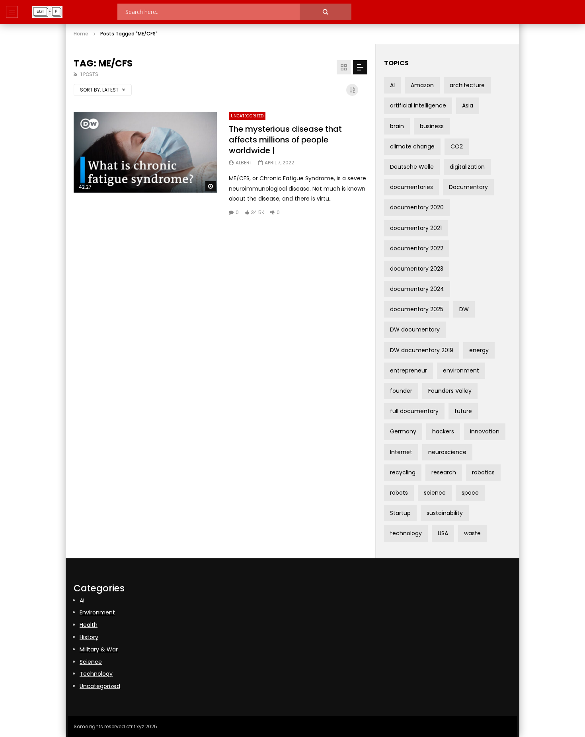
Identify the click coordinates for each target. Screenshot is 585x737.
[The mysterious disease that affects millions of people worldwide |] (145, 152)
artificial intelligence (418, 105)
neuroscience (447, 452)
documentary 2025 (416, 309)
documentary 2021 (416, 228)
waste (472, 533)
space (470, 493)
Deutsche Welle (412, 167)
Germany (403, 431)
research (443, 472)
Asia (467, 105)
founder (401, 391)
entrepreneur (408, 370)
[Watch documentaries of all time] (47, 12)
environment (461, 370)
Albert (244, 162)
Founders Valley (450, 391)
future (463, 411)
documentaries (411, 187)
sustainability (445, 513)
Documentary (468, 187)
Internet (401, 452)
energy (479, 350)
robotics (483, 472)
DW (464, 309)
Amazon (422, 85)
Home (81, 33)
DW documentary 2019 (421, 350)
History (89, 637)
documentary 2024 (417, 289)
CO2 (456, 146)
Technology (96, 674)
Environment (97, 612)
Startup (400, 513)
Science (91, 662)
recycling (402, 472)
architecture (467, 85)
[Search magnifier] (325, 12)
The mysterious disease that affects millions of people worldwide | (285, 139)
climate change (412, 146)
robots (399, 493)
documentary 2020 (417, 207)
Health (89, 625)
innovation (484, 431)
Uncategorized (247, 116)
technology (406, 533)
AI (392, 85)
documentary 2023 (416, 269)
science (435, 493)
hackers (443, 431)
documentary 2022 (416, 248)
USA (443, 533)
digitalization (467, 167)
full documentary (414, 411)
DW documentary (415, 329)
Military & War (99, 649)
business (432, 126)
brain (397, 126)
